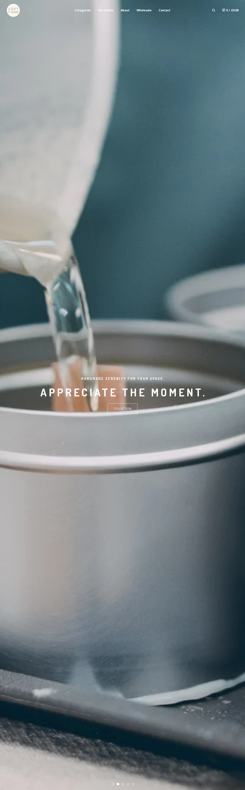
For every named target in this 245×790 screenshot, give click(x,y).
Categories (83, 10)
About (125, 10)
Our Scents (106, 10)
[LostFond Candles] (13, 10)
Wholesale (144, 10)
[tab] (113, 784)
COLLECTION (122, 409)
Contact (164, 10)
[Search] (213, 10)
